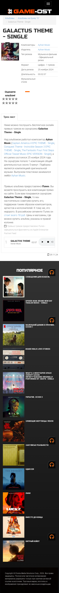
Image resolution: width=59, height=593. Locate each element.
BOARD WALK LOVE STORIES (38, 349)
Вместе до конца (34, 517)
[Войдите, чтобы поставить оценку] (3, 99)
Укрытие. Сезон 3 (34, 397)
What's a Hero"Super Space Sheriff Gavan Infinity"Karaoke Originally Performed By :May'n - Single (40, 376)
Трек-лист (9, 117)
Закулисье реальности (37, 445)
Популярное (29, 270)
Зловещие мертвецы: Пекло (39, 421)
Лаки (28, 493)
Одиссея (30, 469)
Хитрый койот (33, 541)
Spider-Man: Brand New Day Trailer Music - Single (39, 302)
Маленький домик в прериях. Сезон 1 (40, 326)
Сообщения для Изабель (38, 277)
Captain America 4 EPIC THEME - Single (33, 143)
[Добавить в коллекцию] (7, 45)
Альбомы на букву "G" (28, 18)
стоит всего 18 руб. (15, 215)
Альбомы (10, 18)
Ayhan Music (44, 45)
